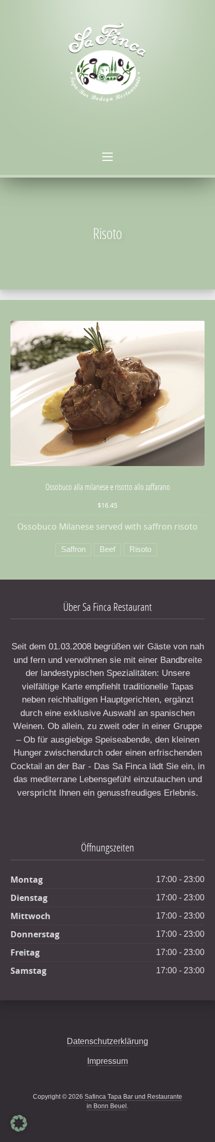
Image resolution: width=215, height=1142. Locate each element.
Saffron (73, 549)
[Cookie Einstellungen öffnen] (18, 1129)
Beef (107, 549)
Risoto (140, 549)
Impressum (107, 1061)
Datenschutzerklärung (107, 1041)
